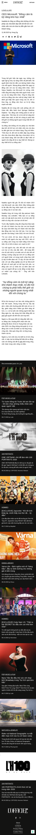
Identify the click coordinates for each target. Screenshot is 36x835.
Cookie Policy (18, 832)
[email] (3, 37)
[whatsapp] (17, 37)
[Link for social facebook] (16, 818)
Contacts (18, 826)
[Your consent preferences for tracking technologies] (33, 832)
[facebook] (6, 37)
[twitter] (14, 37)
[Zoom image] (18, 172)
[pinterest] (9, 37)
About (18, 823)
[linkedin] (12, 37)
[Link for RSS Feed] (20, 818)
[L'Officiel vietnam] (18, 2)
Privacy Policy (18, 828)
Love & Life (7, 10)
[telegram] (20, 37)
